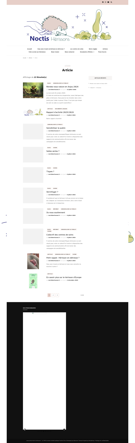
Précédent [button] (25, 430)
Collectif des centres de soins (59, 234)
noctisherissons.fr (54, 89)
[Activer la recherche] (111, 2)
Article (50, 108)
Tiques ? (50, 171)
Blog (49, 83)
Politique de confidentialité (102, 440)
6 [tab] (47, 431)
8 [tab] (50, 431)
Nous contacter (69, 52)
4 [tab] (43, 431)
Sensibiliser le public (60, 83)
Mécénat (56, 209)
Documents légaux (61, 108)
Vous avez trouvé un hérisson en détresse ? (51, 49)
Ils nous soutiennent (55, 212)
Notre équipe (93, 49)
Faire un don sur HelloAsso (37, 52)
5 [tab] (45, 431)
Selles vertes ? (52, 151)
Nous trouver (55, 52)
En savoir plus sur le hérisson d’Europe (63, 277)
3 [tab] (41, 431)
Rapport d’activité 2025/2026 (60, 112)
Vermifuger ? (52, 192)
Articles (105, 49)
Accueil (29, 49)
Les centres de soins (76, 49)
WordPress (92, 440)
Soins (55, 147)
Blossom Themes (78, 440)
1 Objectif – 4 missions (95, 87)
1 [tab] (38, 431)
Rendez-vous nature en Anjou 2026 (62, 86)
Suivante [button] (64, 430)
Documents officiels (86, 52)
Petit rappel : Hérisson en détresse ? (62, 257)
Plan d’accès (102, 52)
